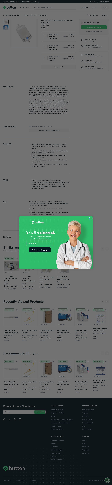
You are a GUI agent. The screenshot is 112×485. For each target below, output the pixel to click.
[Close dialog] (90, 218)
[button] (40, 249)
